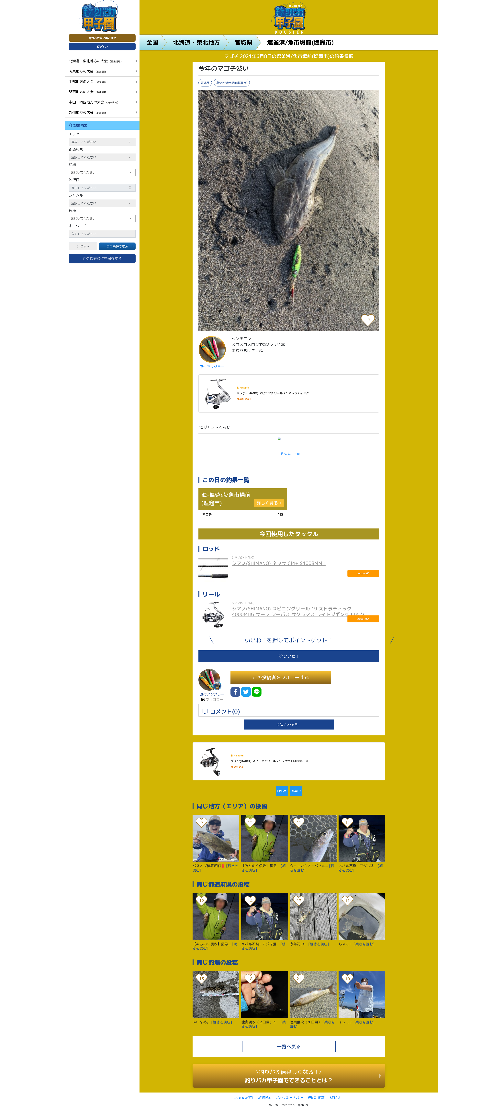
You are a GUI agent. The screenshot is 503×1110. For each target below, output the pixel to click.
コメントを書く (290, 724)
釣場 (72, 164)
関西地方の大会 (89, 91)
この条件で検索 (117, 246)
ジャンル (76, 195)
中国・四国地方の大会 (94, 102)
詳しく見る (267, 503)
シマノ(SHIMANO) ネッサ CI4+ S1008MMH (279, 563)
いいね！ (291, 656)
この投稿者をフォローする (280, 677)
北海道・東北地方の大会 (96, 60)
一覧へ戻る (289, 1046)
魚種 (72, 210)
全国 (152, 42)
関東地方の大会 (89, 71)
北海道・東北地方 (196, 42)
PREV (282, 791)
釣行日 (74, 179)
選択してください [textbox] (83, 172)
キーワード (77, 225)
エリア (74, 133)
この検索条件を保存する (102, 258)
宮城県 (243, 42)
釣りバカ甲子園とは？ (102, 38)
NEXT (295, 791)
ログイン (102, 46)
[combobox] (102, 172)
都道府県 (76, 149)
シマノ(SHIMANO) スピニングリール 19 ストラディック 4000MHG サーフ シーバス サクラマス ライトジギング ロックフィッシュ (298, 614)
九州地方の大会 (89, 112)
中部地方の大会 (89, 81)
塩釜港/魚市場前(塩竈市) (300, 42)
